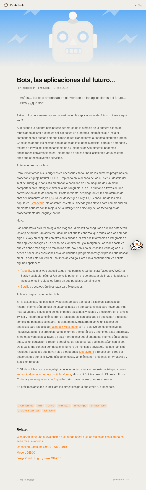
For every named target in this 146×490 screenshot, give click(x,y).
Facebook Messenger (64, 326)
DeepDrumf (86, 351)
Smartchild (37, 203)
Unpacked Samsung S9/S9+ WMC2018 (42, 446)
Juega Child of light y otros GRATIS (39, 458)
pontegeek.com (121, 479)
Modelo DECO (26, 452)
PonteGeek (17, 5)
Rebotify (26, 270)
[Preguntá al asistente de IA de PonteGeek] (137, 245)
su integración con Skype (46, 379)
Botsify (25, 286)
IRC (51, 198)
